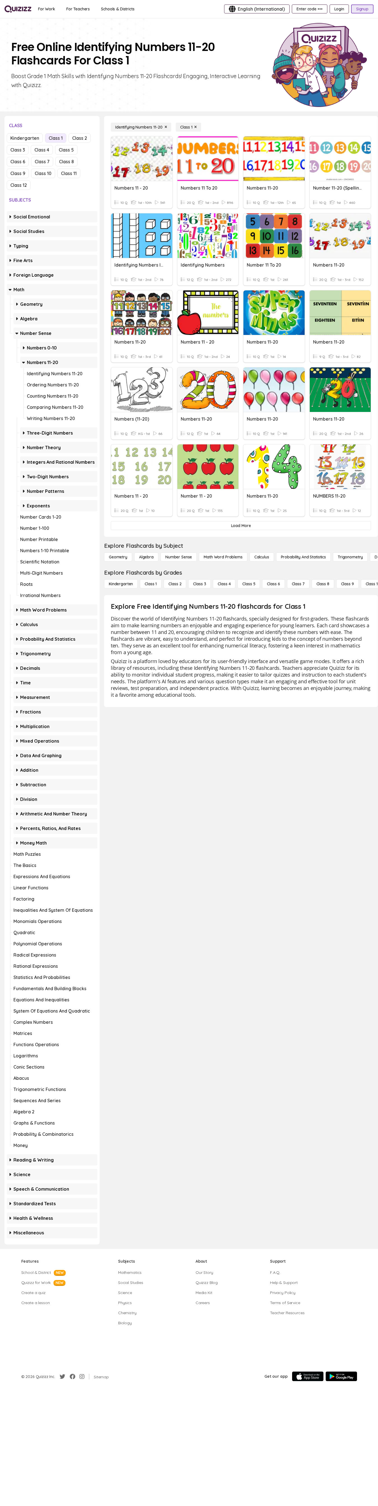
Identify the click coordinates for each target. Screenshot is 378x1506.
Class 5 (66, 150)
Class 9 (17, 173)
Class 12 (18, 185)
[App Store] (307, 1376)
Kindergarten (24, 138)
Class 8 (66, 161)
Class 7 (42, 161)
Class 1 (56, 138)
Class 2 (79, 138)
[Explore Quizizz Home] (17, 9)
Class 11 (69, 173)
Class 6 (17, 161)
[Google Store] (341, 1376)
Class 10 (43, 173)
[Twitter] (62, 1376)
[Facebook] (72, 1376)
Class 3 (17, 150)
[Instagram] (81, 1376)
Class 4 (41, 150)
